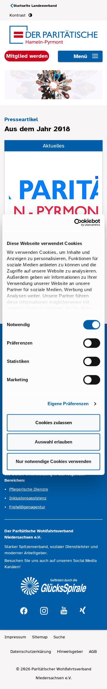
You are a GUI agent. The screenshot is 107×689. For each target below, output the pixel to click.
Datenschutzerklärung (30, 651)
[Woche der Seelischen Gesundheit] (53, 192)
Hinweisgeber (70, 651)
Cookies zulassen (53, 422)
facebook (24, 610)
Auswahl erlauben (53, 441)
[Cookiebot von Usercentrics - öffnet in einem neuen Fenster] (75, 222)
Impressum (15, 637)
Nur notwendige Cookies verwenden (53, 461)
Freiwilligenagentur (27, 506)
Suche (59, 637)
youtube (64, 610)
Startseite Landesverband (35, 6)
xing (83, 610)
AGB (93, 651)
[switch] (91, 343)
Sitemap (40, 637)
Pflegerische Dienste (28, 489)
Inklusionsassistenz (27, 498)
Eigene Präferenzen (68, 403)
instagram (44, 610)
